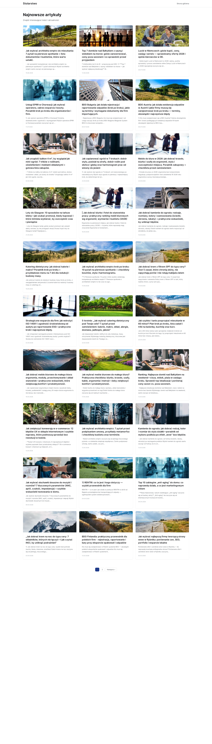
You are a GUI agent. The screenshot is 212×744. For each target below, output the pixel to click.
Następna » (111, 569)
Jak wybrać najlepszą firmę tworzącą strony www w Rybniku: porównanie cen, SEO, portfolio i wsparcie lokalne (161, 539)
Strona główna (183, 3)
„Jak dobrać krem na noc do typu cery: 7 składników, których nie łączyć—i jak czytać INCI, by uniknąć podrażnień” (49, 539)
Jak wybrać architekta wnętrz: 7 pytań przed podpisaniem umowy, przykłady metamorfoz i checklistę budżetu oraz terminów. (106, 431)
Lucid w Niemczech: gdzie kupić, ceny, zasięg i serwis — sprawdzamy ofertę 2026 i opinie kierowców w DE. (162, 53)
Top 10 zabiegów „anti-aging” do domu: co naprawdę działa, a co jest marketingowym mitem (161, 485)
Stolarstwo (30, 3)
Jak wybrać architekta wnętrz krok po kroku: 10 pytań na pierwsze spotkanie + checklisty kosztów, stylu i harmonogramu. (105, 269)
